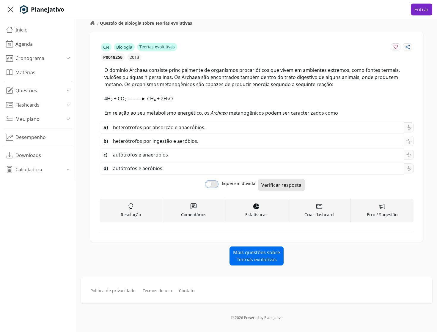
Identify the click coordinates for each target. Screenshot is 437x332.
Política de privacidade (113, 290)
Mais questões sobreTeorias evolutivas (256, 256)
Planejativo (273, 317)
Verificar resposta (281, 185)
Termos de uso (157, 290)
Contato (186, 290)
